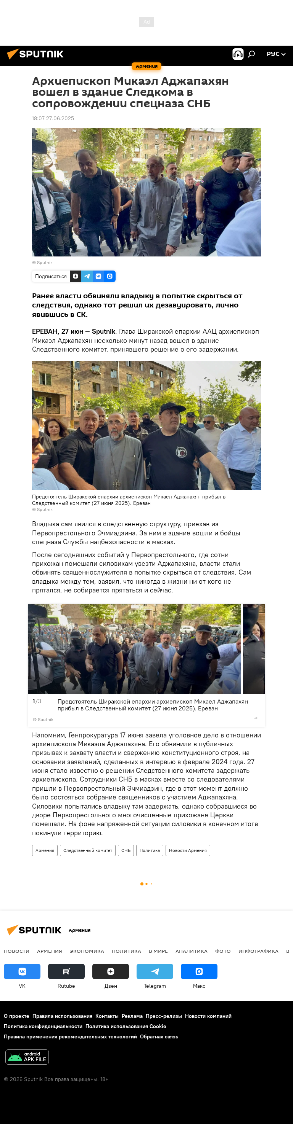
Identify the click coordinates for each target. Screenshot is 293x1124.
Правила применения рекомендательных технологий (70, 1036)
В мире (158, 950)
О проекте (16, 1016)
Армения (44, 850)
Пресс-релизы (164, 1016)
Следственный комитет (87, 850)
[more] (256, 718)
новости (16, 950)
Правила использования (62, 1016)
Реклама (132, 1016)
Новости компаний (208, 1016)
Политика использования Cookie (125, 1026)
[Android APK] (27, 1058)
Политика (150, 850)
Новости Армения (188, 850)
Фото (223, 950)
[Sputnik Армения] (37, 60)
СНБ (125, 850)
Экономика (87, 950)
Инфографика (258, 950)
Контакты (107, 1016)
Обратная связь (159, 1036)
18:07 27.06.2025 (53, 118)
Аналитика (191, 950)
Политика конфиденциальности (43, 1026)
